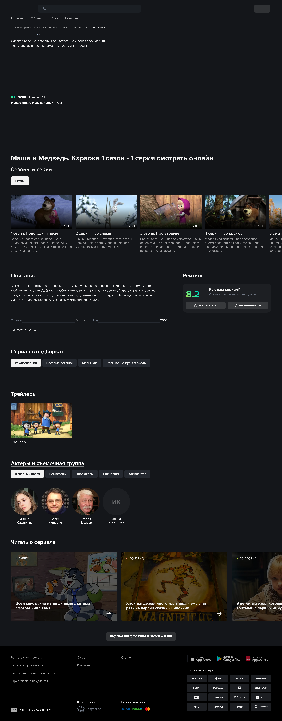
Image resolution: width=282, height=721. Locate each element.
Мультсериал (20, 102)
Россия (61, 102)
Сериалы (36, 18)
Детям (54, 18)
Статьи (126, 657)
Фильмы (17, 18)
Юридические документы (29, 681)
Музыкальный (42, 102)
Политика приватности (27, 665)
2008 (22, 97)
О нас (81, 657)
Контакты (83, 665)
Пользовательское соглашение (33, 673)
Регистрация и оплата (26, 657)
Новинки (71, 18)
